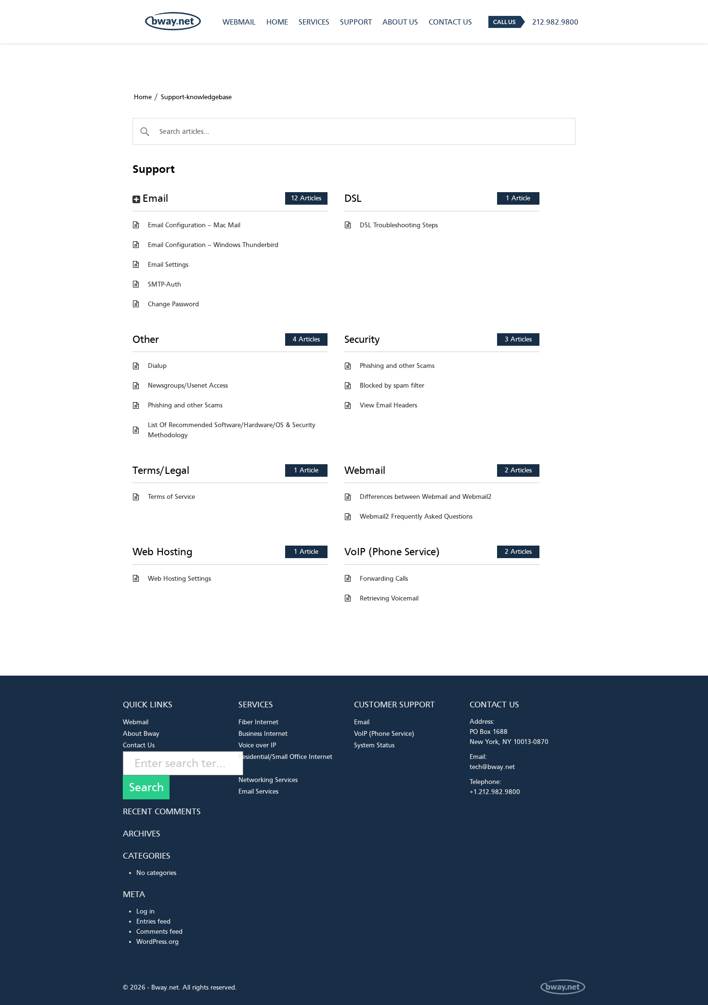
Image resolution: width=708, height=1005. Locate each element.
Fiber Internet (258, 722)
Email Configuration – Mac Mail (194, 225)
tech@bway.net (492, 767)
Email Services (258, 791)
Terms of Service (171, 497)
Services (314, 22)
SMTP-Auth (164, 284)
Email (155, 198)
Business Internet (263, 734)
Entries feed (153, 921)
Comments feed (159, 931)
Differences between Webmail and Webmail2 (426, 497)
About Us (400, 22)
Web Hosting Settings (179, 578)
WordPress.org (157, 942)
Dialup (157, 366)
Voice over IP (257, 745)
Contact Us (450, 22)
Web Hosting (162, 552)
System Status (374, 745)
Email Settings (168, 265)
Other (145, 339)
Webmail (239, 22)
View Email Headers (388, 405)
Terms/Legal (160, 470)
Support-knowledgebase (196, 97)
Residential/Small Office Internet (285, 757)
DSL (353, 198)
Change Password (173, 304)
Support (356, 22)
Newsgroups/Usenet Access (188, 385)
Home (277, 22)
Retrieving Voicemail (389, 598)
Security (362, 339)
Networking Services (268, 780)
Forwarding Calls (384, 578)
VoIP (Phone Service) (392, 552)
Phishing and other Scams (185, 405)
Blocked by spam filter (392, 385)
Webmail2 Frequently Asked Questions (416, 516)
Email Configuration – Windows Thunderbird (213, 245)
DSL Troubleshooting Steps (399, 225)
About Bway (141, 734)
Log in (145, 911)
